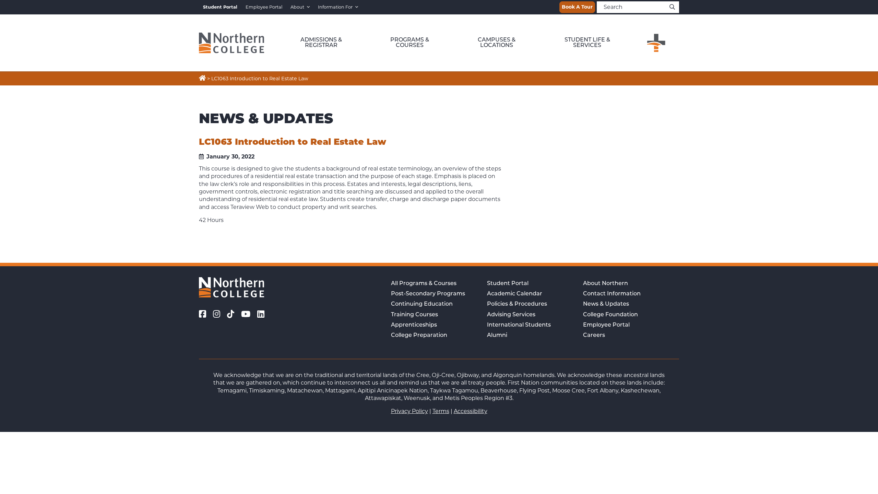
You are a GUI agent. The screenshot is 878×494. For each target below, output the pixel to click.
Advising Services (511, 315)
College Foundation (610, 315)
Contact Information (612, 294)
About (297, 7)
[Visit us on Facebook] (202, 314)
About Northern (605, 283)
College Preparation (419, 335)
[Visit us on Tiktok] (230, 314)
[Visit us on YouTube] (245, 314)
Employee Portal (264, 7)
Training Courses (414, 315)
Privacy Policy (409, 411)
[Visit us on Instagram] (216, 314)
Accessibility (470, 411)
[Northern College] (231, 42)
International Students (519, 325)
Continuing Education (422, 304)
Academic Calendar (514, 294)
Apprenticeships (414, 325)
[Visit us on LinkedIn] (260, 314)
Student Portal (508, 283)
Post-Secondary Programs (428, 294)
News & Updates (606, 304)
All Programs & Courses (423, 283)
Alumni (497, 335)
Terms (440, 411)
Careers (594, 335)
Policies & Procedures (517, 304)
